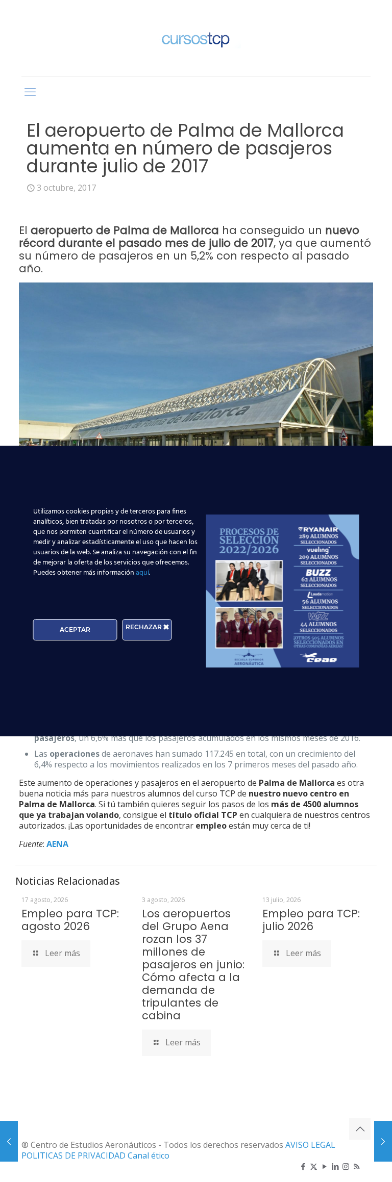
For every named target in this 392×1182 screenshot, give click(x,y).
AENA (57, 844)
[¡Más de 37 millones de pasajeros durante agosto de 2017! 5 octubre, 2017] (383, 1141)
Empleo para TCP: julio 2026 (311, 920)
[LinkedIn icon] (335, 1166)
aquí (142, 573)
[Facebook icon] (303, 1166)
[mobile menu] (30, 91)
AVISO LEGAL (310, 1144)
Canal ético (148, 1155)
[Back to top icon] (360, 1129)
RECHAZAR (144, 627)
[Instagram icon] (346, 1166)
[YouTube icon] (324, 1166)
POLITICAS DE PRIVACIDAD (74, 1155)
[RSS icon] (356, 1166)
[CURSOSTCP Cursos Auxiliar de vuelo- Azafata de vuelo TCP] (196, 38)
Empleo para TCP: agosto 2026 (70, 920)
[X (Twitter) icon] (313, 1166)
